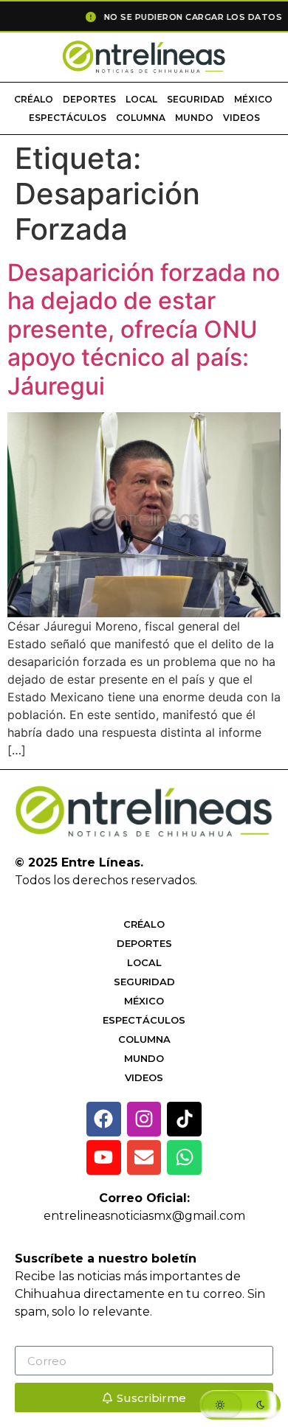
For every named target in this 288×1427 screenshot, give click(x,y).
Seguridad (195, 99)
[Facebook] (103, 1119)
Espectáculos (67, 117)
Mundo (194, 117)
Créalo (33, 99)
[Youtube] (103, 1157)
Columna (140, 117)
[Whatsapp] (184, 1157)
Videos (241, 117)
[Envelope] (144, 1157)
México (253, 99)
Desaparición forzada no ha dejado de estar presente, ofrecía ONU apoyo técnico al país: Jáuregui (143, 329)
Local (141, 99)
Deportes (89, 99)
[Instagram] (144, 1119)
